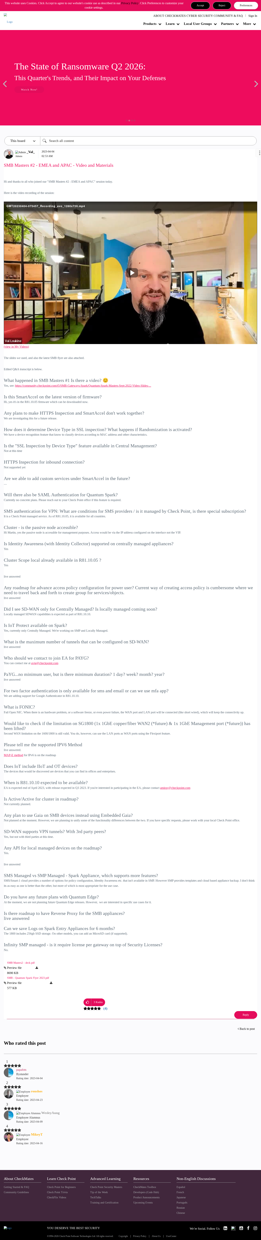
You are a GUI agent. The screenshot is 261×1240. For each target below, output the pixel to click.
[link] (223, 1228)
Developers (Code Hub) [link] (146, 1192)
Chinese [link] (181, 1213)
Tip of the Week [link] (99, 1192)
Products (149, 24)
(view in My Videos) (16, 346)
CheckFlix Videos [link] (56, 1197)
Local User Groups (198, 24)
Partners (227, 24)
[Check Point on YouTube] (239, 1228)
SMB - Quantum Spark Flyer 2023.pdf (28, 977)
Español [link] (181, 1187)
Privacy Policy (130, 3)
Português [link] (182, 1202)
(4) (105, 1008)
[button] (200, 5)
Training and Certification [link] (104, 1202)
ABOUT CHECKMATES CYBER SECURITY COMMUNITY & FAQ (198, 15)
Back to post (247, 1028)
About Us (156, 1236)
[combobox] (148, 140)
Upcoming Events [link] (143, 1202)
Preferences (246, 5)
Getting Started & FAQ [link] (16, 1187)
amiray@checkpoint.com (175, 787)
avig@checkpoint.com (44, 663)
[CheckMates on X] (231, 1228)
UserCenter (171, 1236)
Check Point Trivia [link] (57, 1192)
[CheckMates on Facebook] (247, 1228)
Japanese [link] (181, 1197)
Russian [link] (181, 1207)
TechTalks (95, 1197)
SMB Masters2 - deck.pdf (21, 962)
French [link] (180, 1192)
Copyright (123, 1236)
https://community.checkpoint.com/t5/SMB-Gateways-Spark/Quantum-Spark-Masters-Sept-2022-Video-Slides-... (83, 385)
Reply (246, 1014)
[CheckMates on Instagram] (253, 1228)
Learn (170, 24)
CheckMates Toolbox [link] (144, 1187)
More (247, 24)
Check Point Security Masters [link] (106, 1187)
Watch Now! (29, 89)
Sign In (252, 15)
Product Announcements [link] (146, 1197)
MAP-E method (13, 755)
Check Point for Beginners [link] (61, 1187)
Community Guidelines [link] (16, 1192)
